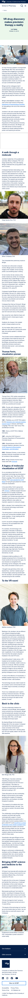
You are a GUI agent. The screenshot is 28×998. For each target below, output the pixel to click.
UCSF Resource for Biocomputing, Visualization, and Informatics (11, 448)
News (5, 10)
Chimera (7, 491)
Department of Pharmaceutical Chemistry (13, 104)
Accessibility (5, 988)
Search (20, 5)
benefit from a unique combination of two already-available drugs (14, 824)
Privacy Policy (15, 988)
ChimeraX (14, 461)
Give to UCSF (17, 983)
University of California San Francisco (16, 2)
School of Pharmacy (9, 6)
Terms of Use (5, 990)
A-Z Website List (15, 990)
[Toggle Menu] (25, 5)
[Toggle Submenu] (14, 948)
